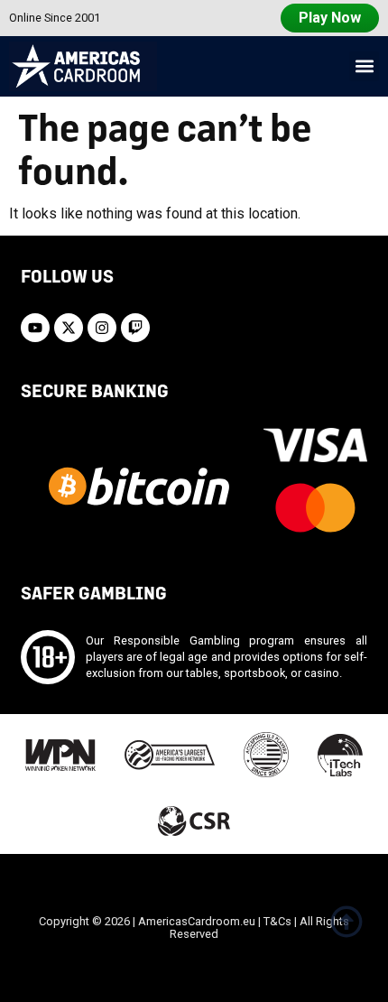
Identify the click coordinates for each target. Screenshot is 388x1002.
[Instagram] (102, 327)
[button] (364, 66)
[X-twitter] (68, 327)
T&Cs (277, 921)
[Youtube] (35, 327)
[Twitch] (135, 327)
